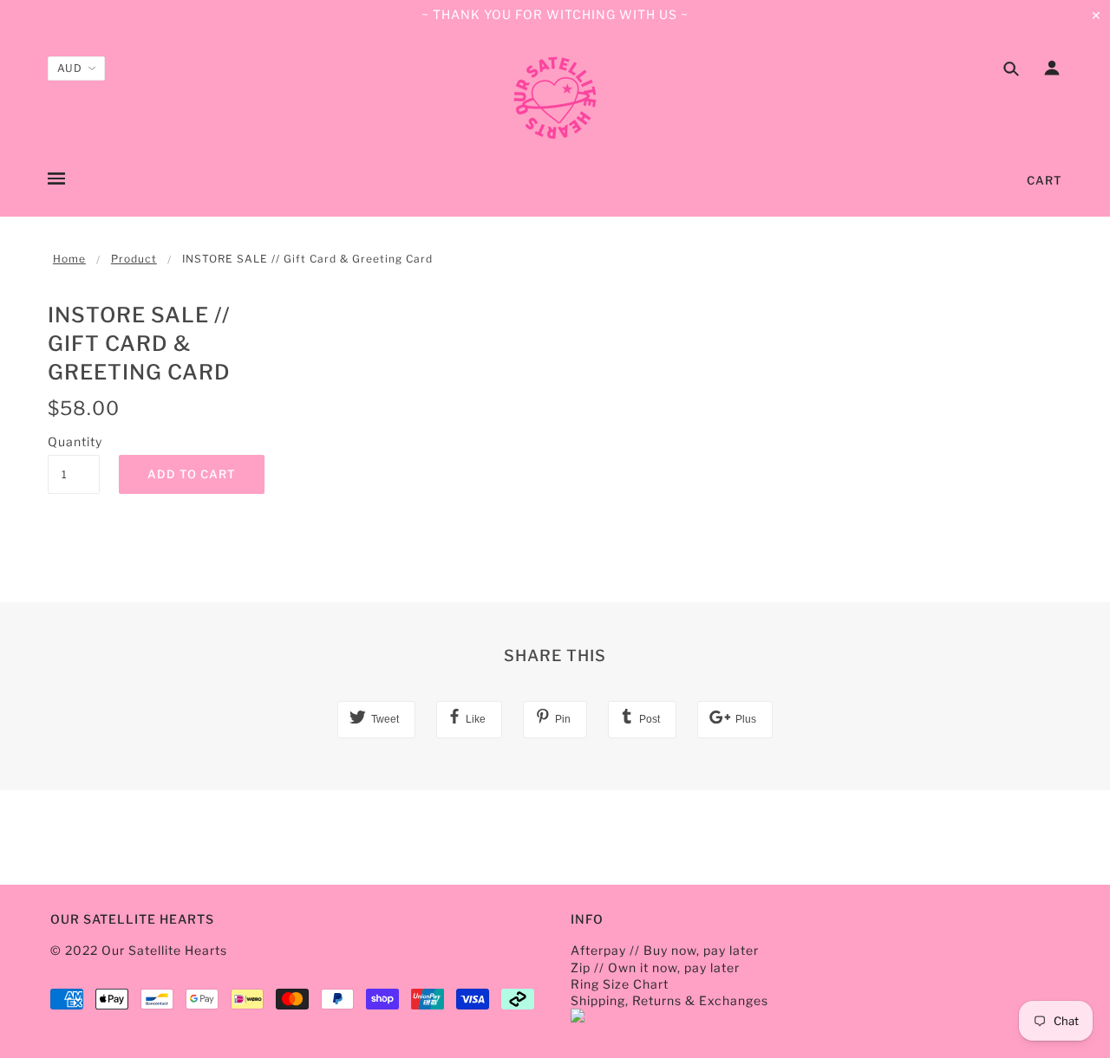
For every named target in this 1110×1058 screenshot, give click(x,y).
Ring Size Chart (620, 984)
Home (69, 258)
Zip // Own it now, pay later (655, 967)
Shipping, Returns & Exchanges (669, 1000)
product (134, 258)
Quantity (74, 441)
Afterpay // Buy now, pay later (665, 950)
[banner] (555, 98)
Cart (1044, 180)
